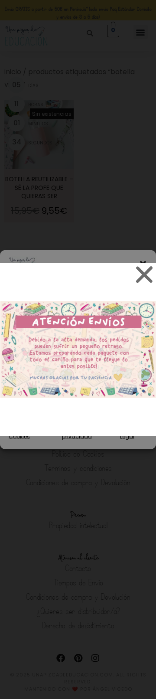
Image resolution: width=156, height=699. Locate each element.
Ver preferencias (78, 407)
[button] (143, 263)
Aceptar (78, 359)
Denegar (78, 383)
